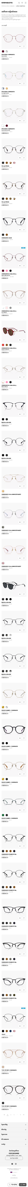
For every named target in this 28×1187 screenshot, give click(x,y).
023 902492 (14, 1153)
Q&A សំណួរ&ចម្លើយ (14, 1158)
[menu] (25, 3)
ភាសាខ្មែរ (14, 1175)
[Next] (24, 1115)
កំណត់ (24, 1184)
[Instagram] (16, 1164)
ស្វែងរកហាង (4, 1134)
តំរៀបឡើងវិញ (14, 1184)
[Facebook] (12, 1164)
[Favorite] (22, 2)
